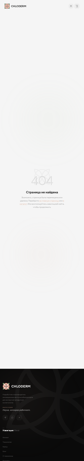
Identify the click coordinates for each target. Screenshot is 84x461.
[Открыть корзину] (71, 6)
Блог (4, 451)
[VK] (19, 417)
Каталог (6, 437)
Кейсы (5, 447)
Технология (7, 442)
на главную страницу (49, 201)
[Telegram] (5, 417)
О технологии (8, 456)
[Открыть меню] (77, 6)
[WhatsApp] (12, 417)
